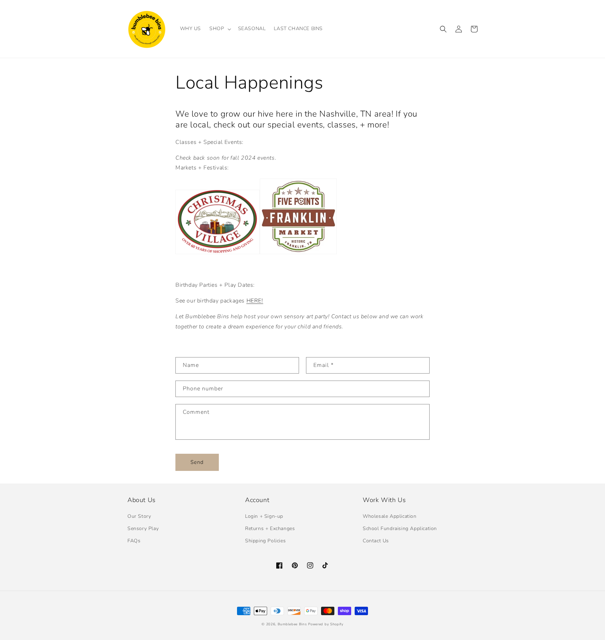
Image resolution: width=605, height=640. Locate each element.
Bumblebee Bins (293, 624)
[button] (219, 28)
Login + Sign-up (264, 516)
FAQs (133, 540)
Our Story (139, 516)
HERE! (254, 301)
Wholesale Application (390, 516)
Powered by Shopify (325, 624)
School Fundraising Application (400, 528)
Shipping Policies (265, 540)
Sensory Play (143, 528)
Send (197, 462)
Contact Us (376, 540)
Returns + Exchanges (270, 528)
